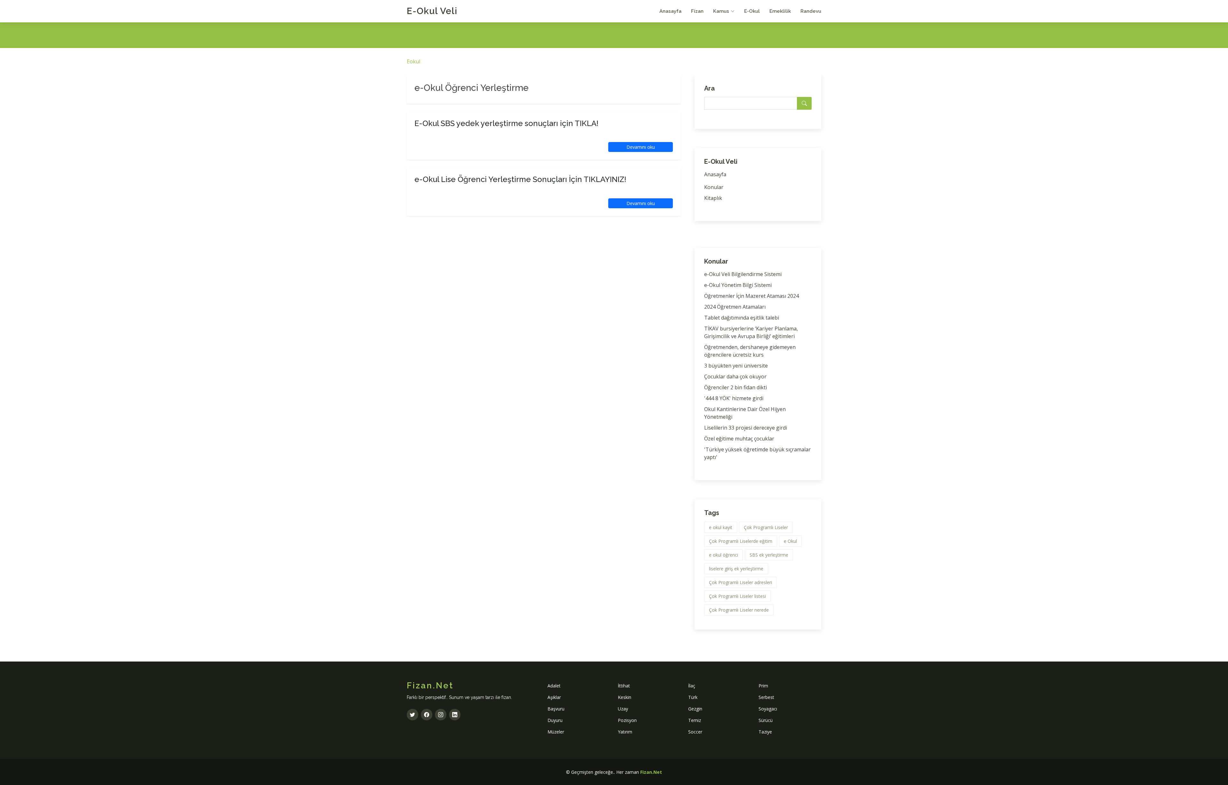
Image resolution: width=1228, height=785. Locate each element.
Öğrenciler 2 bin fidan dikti (735, 387)
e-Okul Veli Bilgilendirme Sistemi (743, 274)
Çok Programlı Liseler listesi (737, 596)
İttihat (624, 686)
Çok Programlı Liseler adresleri (740, 582)
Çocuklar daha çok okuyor (735, 376)
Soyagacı (768, 709)
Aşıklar (554, 697)
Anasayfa (670, 11)
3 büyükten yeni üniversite (736, 365)
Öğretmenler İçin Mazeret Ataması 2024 (751, 295)
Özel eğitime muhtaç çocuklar (739, 438)
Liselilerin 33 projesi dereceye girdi (745, 427)
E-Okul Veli (432, 11)
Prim (763, 686)
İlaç (691, 686)
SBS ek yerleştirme (769, 555)
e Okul (790, 541)
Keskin (624, 697)
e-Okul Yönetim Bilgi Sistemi (738, 285)
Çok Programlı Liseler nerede (739, 610)
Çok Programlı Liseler (766, 527)
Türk (692, 697)
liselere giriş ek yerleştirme (736, 569)
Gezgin (695, 709)
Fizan (697, 11)
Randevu (810, 11)
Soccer (695, 732)
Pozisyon (627, 720)
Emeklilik (780, 11)
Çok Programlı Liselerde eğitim (740, 541)
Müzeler (555, 732)
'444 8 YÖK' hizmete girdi (733, 398)
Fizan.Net (651, 772)
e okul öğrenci (723, 555)
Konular (713, 187)
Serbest (766, 697)
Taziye (765, 732)
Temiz (694, 720)
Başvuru (555, 709)
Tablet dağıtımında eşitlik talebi (741, 317)
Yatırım (625, 732)
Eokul (413, 61)
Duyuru (555, 720)
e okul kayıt (720, 527)
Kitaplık (713, 198)
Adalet (554, 686)
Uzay (623, 709)
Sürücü (766, 720)
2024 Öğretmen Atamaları (735, 306)
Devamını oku (640, 147)
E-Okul (752, 11)
